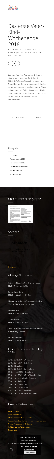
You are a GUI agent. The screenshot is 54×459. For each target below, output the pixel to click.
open (43, 7)
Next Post (38, 117)
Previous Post (18, 117)
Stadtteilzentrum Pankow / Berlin (20, 418)
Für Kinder (14, 155)
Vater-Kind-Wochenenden (19, 167)
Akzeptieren (30, 452)
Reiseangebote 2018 (18, 52)
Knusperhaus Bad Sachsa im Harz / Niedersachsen (27, 421)
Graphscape (12, 430)
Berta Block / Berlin (15, 415)
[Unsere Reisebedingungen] (20, 206)
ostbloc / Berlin (13, 412)
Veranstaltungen (16, 170)
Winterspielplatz (16, 174)
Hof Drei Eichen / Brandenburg (19, 427)
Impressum (12, 267)
